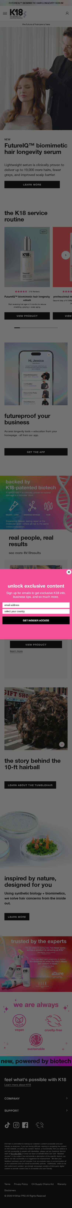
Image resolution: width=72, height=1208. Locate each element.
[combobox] (35, 611)
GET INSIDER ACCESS (36, 620)
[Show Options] (67, 611)
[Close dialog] (69, 572)
